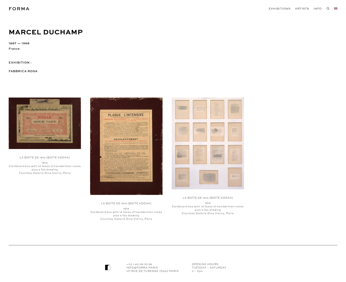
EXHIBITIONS (279, 8)
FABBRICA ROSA (23, 71)
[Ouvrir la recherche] (328, 8)
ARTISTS (302, 8)
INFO (318, 8)
